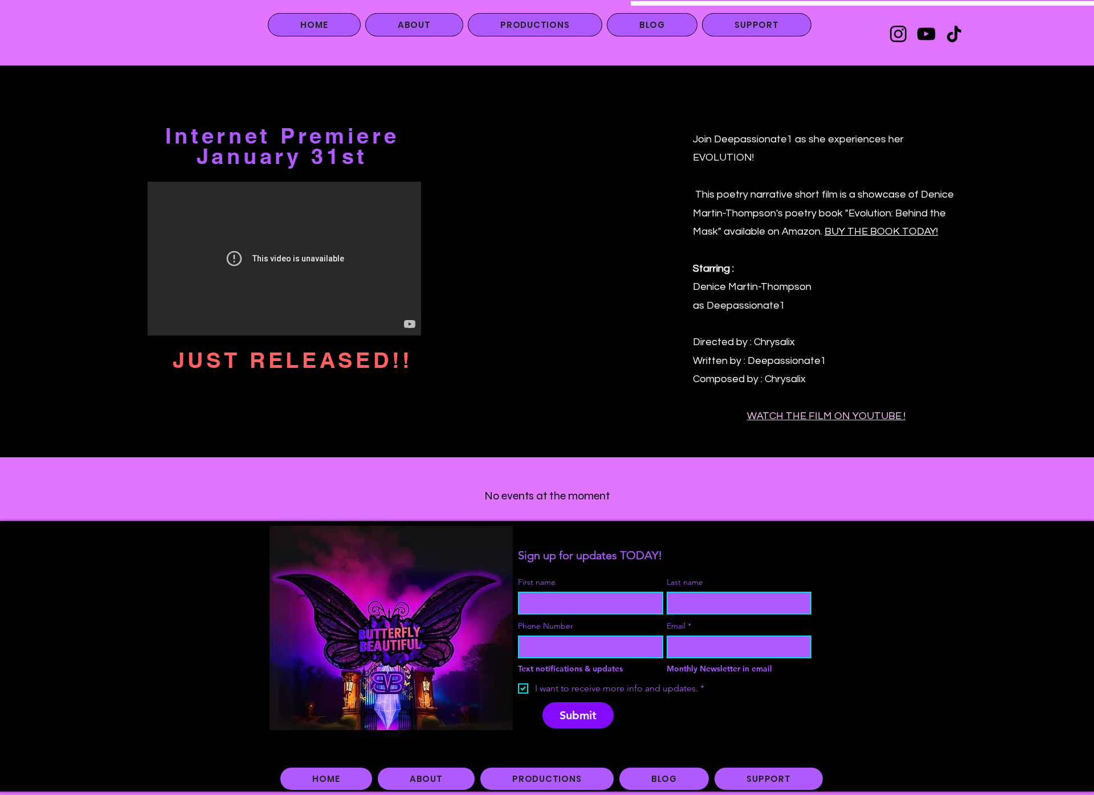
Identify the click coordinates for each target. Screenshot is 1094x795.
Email (679, 626)
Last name (685, 582)
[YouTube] (926, 34)
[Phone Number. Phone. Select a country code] (537, 647)
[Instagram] (898, 34)
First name (537, 582)
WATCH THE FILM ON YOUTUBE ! (826, 416)
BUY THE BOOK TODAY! (881, 231)
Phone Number (545, 626)
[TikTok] (954, 34)
